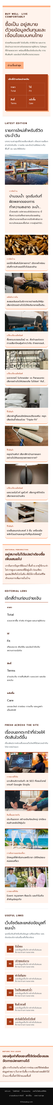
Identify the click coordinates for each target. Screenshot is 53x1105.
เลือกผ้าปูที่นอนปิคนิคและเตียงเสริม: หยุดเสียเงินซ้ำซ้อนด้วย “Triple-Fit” (26, 417)
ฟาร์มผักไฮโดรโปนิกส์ (25, 1018)
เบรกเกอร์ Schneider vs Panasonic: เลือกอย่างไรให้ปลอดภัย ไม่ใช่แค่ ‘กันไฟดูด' (26, 381)
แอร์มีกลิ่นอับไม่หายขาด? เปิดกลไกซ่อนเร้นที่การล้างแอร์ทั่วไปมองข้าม (26, 265)
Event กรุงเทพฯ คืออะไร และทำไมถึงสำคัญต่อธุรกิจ (25, 897)
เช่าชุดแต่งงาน (22, 960)
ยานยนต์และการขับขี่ (16, 1096)
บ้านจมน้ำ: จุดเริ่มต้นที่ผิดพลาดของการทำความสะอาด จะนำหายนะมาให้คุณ (25, 204)
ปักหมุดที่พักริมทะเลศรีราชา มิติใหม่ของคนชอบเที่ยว (26, 859)
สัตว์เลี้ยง (29, 1096)
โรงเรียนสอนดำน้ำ (23, 989)
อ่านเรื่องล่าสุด (14, 65)
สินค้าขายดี (20, 1004)
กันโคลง (19, 946)
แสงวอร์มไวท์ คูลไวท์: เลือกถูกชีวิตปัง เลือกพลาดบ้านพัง (26, 494)
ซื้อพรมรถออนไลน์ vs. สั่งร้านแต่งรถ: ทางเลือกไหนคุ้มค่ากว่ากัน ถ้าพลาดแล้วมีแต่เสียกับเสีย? (26, 343)
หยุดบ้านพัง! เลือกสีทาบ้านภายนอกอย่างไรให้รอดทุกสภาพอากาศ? (24, 456)
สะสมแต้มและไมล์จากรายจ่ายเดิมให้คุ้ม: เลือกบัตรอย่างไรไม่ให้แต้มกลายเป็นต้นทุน (25, 305)
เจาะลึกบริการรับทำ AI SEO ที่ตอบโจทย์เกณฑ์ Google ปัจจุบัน (26, 782)
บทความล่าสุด (39, 1096)
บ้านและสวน (26, 1091)
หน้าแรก (7, 1091)
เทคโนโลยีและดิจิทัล (39, 1091)
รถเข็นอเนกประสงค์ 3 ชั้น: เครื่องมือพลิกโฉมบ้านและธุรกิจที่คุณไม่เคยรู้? (24, 532)
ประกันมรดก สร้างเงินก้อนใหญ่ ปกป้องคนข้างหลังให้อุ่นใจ (26, 821)
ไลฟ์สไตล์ (16, 1091)
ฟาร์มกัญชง (20, 975)
